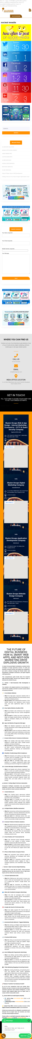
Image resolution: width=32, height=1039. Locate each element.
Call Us (16, 359)
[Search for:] (16, 129)
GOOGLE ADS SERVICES (8, 163)
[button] (29, 1021)
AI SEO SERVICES (6, 170)
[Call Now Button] (3, 1036)
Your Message (5, 253)
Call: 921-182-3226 (17, 16)
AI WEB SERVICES (6, 160)
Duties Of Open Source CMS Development (12, 173)
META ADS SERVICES (7, 166)
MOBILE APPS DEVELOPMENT (9, 150)
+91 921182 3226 (18, 998)
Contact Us (9, 1017)
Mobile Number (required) (8, 248)
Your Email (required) (7, 240)
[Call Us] (16, 355)
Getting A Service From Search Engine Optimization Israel (15, 176)
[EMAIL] (16, 366)
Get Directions (16, 470)
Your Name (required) (7, 232)
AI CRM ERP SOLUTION (8, 147)
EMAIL (16, 369)
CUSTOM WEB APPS (7, 156)
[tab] (30, 10)
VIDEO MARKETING (7, 153)
